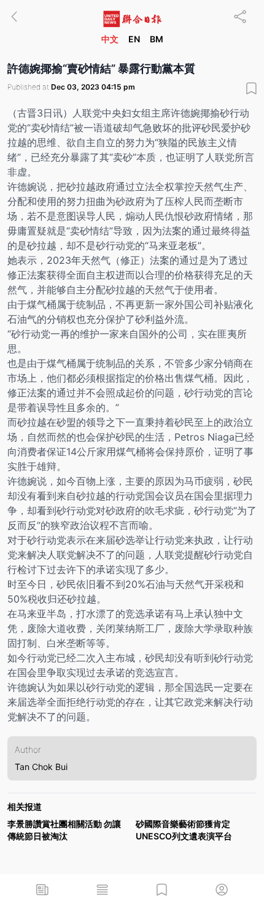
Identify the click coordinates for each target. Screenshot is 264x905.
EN (134, 39)
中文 (109, 39)
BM (156, 39)
